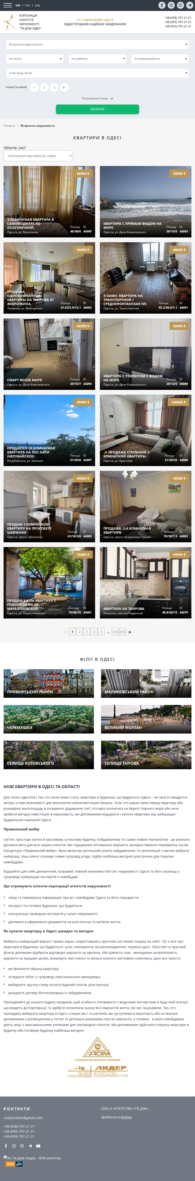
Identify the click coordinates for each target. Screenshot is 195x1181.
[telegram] (189, 5)
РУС (27, 5)
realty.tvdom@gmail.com (23, 1118)
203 (122, 631)
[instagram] (171, 5)
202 (115, 631)
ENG (37, 5)
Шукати (97, 109)
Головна (9, 126)
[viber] (180, 5)
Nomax (126, 1117)
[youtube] (38, 1146)
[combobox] (35, 59)
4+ (64, 87)
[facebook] (162, 5)
